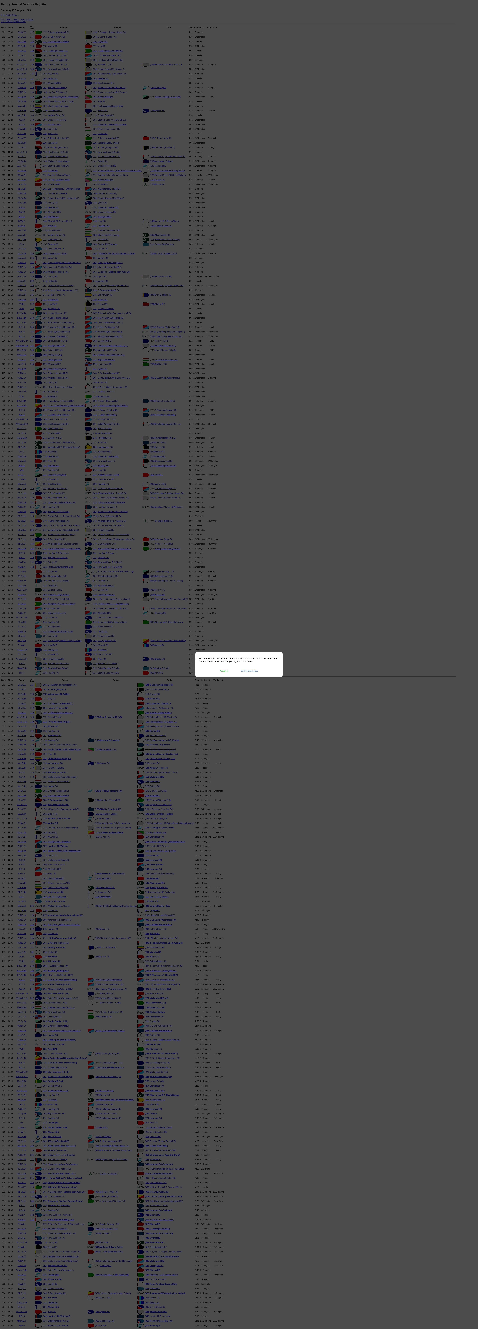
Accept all (224, 671)
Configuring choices (249, 671)
